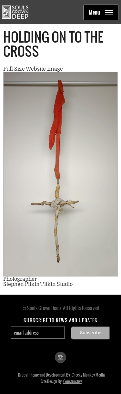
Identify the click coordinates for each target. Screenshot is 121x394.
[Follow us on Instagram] (60, 357)
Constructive (72, 381)
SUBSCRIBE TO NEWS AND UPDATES (60, 320)
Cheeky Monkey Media (88, 375)
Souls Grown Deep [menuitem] (15, 12)
